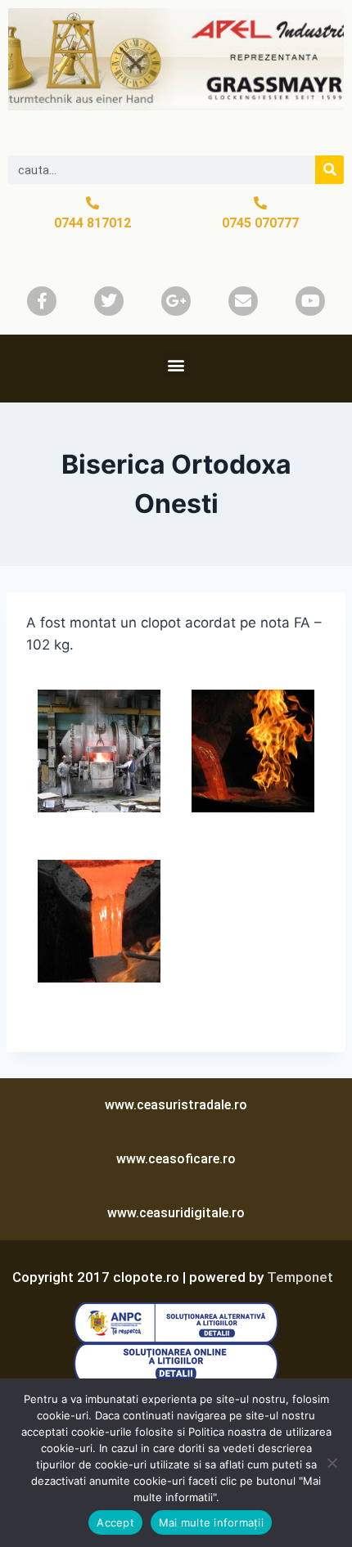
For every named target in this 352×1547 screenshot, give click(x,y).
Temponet (300, 1277)
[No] (331, 1463)
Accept (115, 1522)
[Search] (329, 169)
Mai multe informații (211, 1522)
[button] (176, 364)
